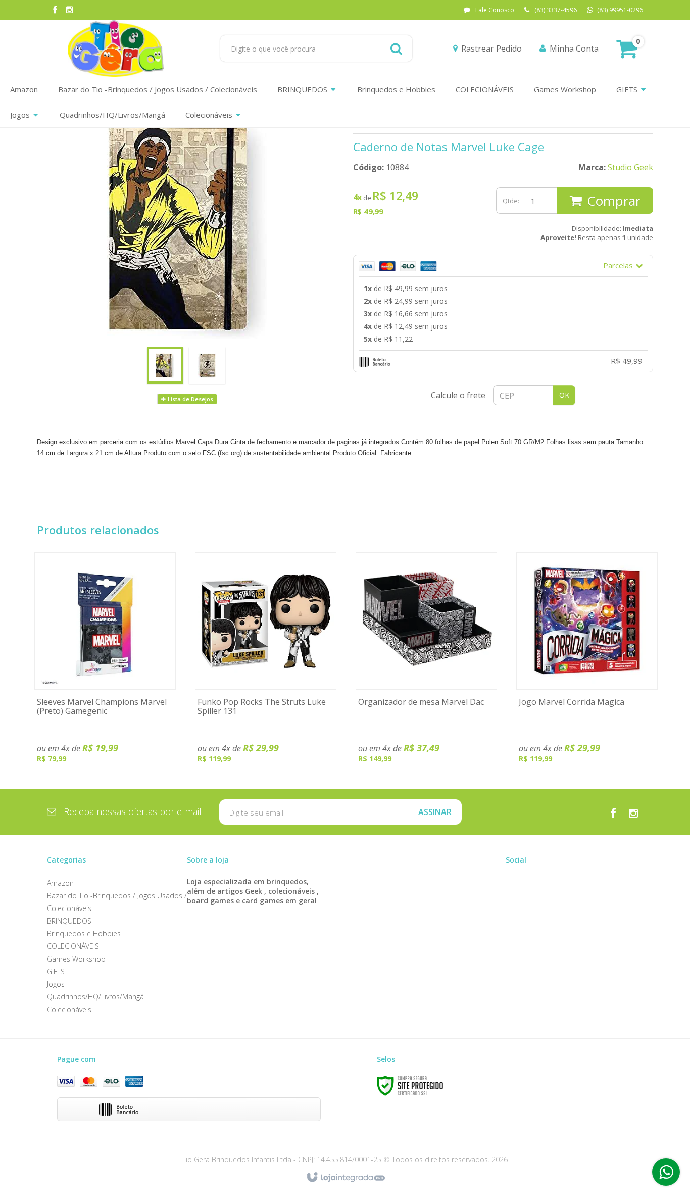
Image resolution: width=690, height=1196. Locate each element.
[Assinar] (435, 812)
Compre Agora (105, 667)
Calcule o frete (458, 395)
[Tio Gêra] (115, 48)
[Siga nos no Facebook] (54, 10)
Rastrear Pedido (491, 48)
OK (564, 395)
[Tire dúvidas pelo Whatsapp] (666, 1172)
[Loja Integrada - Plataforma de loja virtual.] (345, 1177)
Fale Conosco (494, 10)
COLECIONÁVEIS (73, 946)
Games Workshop (76, 959)
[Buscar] (396, 48)
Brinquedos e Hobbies (84, 933)
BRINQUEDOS (69, 921)
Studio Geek (630, 167)
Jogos (56, 984)
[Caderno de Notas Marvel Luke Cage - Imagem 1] (165, 365)
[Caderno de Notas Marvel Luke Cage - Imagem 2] (207, 365)
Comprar (613, 201)
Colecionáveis (69, 1009)
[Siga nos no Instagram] (69, 10)
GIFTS (56, 971)
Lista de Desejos (189, 399)
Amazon (60, 883)
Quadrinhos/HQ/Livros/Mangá (95, 996)
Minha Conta (574, 48)
